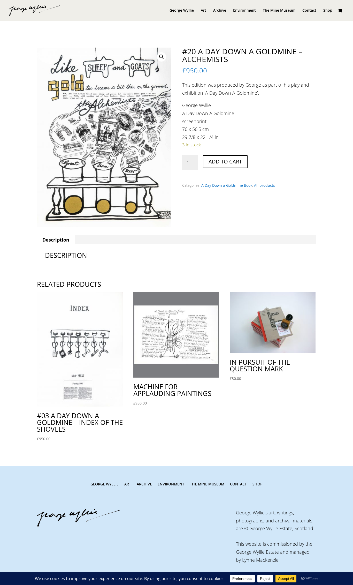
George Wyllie (182, 11)
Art (203, 11)
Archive (219, 11)
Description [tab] (55, 240)
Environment (244, 11)
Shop (327, 11)
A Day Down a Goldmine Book (226, 185)
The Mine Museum (279, 11)
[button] (161, 57)
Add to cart (225, 161)
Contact (309, 11)
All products (264, 185)
